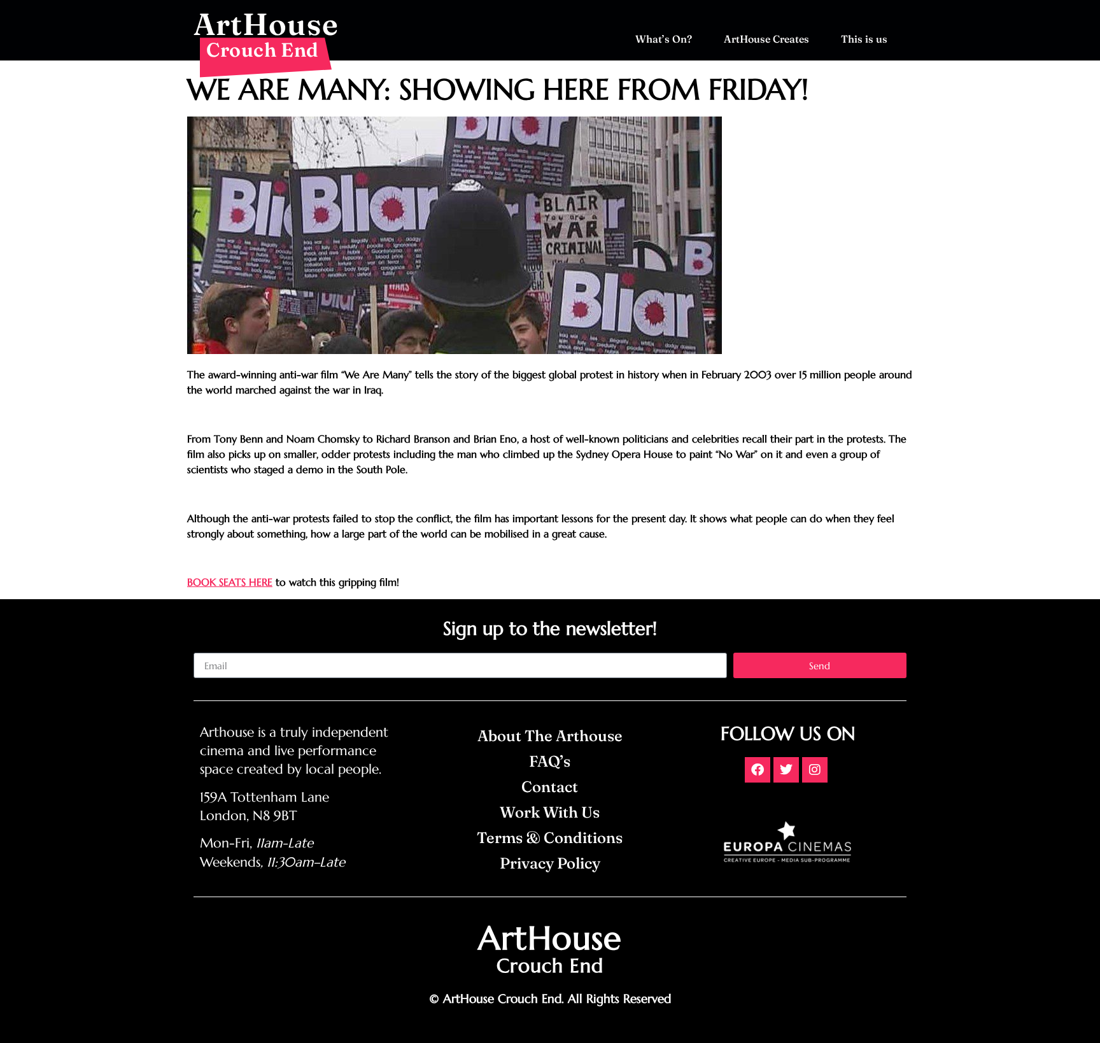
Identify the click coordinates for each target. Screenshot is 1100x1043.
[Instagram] (815, 770)
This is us (864, 38)
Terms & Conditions (550, 837)
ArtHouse (266, 24)
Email (206, 647)
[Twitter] (786, 770)
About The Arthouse (550, 736)
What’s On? (663, 38)
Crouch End (262, 50)
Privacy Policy (550, 863)
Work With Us (550, 812)
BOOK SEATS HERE (229, 582)
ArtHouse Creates (766, 38)
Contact (549, 786)
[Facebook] (757, 770)
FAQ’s (549, 761)
